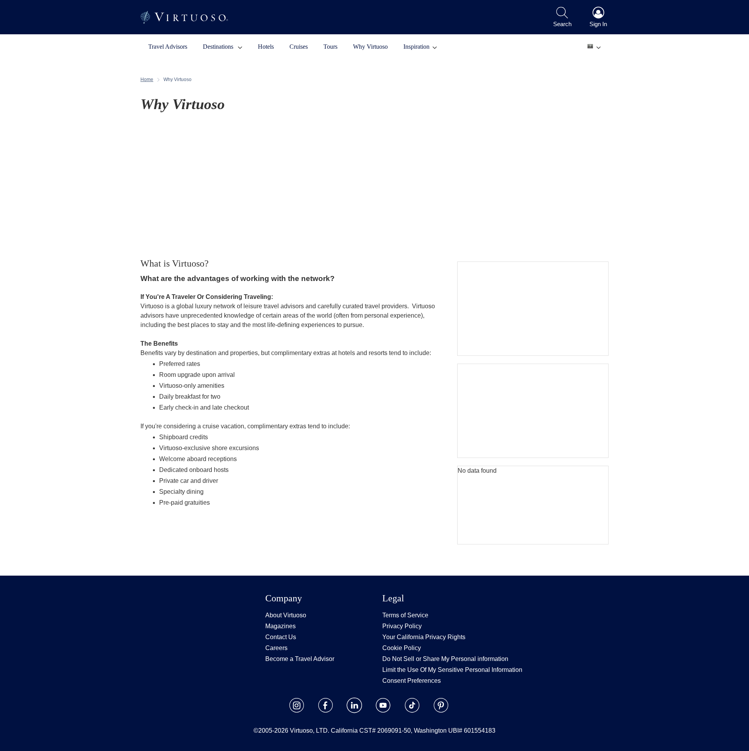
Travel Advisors (167, 46)
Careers (276, 648)
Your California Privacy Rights (423, 637)
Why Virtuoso (370, 46)
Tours (330, 46)
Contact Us (280, 637)
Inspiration (416, 46)
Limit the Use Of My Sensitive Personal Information (452, 669)
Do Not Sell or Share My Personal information (445, 659)
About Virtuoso (285, 615)
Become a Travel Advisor (299, 659)
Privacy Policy (402, 626)
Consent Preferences (411, 680)
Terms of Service (405, 615)
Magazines (280, 626)
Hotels (266, 46)
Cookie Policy (401, 648)
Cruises (298, 46)
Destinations (219, 46)
